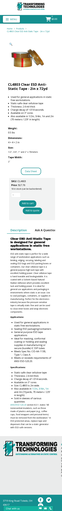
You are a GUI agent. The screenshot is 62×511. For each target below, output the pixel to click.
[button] (11, 19)
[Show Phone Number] (50, 509)
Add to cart (28, 203)
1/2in (34, 388)
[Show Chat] (40, 509)
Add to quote (32, 210)
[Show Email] (45, 509)
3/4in (41, 388)
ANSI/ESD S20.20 (18, 404)
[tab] (18, 230)
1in (47, 388)
